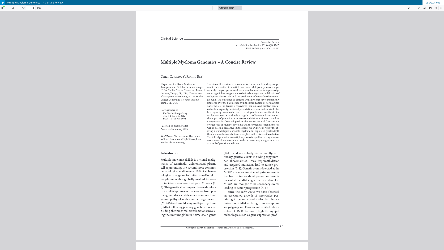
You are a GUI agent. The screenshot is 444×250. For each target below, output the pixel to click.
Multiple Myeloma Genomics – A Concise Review (35, 2)
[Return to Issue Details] (2, 2)
